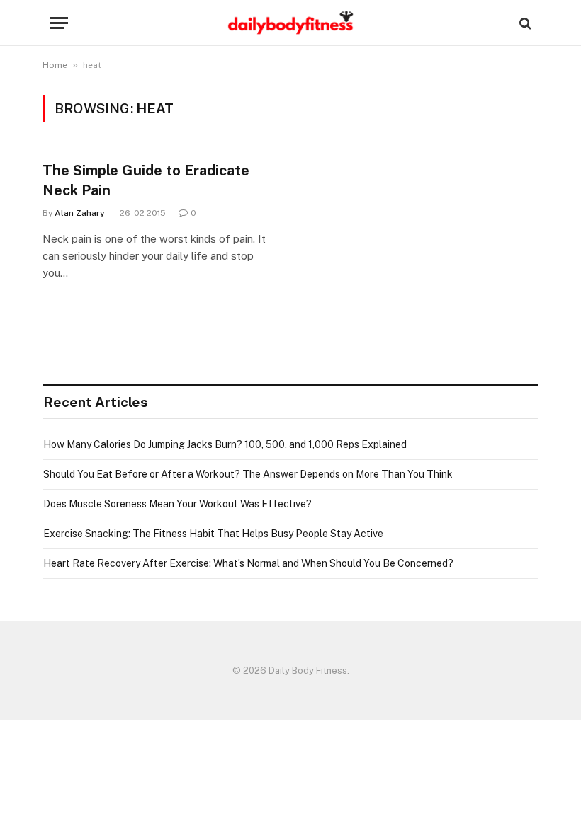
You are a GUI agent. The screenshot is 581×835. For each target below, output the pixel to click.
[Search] (524, 23)
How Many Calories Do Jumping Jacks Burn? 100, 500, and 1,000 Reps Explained (225, 444)
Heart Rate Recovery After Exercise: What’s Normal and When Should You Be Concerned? (248, 563)
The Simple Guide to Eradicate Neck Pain (146, 180)
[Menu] (59, 23)
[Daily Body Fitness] (290, 23)
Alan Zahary (80, 213)
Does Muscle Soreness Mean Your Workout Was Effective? (177, 503)
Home (55, 65)
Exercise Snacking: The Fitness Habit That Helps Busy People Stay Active (213, 533)
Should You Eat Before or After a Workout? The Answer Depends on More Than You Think (248, 474)
